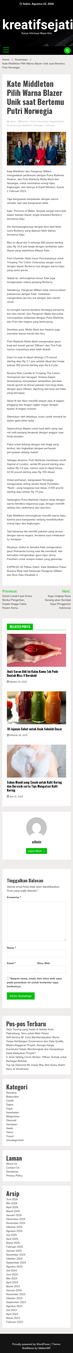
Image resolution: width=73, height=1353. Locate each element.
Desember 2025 (15, 1219)
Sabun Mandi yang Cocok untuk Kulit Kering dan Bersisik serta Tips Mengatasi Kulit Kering (34, 786)
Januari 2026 (14, 1215)
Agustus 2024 (14, 1266)
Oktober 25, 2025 (18, 682)
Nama (11, 947)
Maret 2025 (13, 1242)
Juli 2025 (11, 1234)
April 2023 (12, 1314)
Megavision (13, 1116)
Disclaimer (12, 1171)
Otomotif (11, 1120)
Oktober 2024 (14, 1258)
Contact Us (12, 1167)
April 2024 (12, 1282)
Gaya (9, 1108)
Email (11, 963)
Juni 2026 (12, 1199)
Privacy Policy (14, 1175)
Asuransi (11, 1092)
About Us (11, 1163)
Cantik (10, 1100)
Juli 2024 (11, 1270)
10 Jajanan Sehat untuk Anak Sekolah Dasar (34, 729)
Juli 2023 (11, 1310)
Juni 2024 (12, 1274)
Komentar (14, 897)
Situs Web (43, 963)
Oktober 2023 (14, 1298)
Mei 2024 (11, 1278)
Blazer (61, 121)
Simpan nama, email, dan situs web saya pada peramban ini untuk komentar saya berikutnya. (34, 982)
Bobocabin (12, 1096)
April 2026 (12, 1207)
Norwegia (38, 125)
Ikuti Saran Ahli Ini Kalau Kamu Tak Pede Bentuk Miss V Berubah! (32, 673)
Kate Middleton (24, 125)
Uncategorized (14, 1140)
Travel (9, 1136)
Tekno (9, 1132)
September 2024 (16, 1262)
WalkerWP (44, 1348)
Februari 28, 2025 (18, 735)
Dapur (9, 1104)
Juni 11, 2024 (16, 796)
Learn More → (36, 850)
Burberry (11, 125)
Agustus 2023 (14, 1306)
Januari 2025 (14, 1250)
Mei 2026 (11, 1203)
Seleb (9, 1128)
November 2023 (15, 1294)
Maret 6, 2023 (28, 121)
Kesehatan (43, 121)
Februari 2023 (14, 1321)
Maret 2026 (13, 1211)
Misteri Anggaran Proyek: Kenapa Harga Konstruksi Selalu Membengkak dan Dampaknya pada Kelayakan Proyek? (35, 1049)
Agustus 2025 (14, 1230)
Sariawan (11, 1124)
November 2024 (15, 1254)
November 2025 (15, 1223)
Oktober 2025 (14, 1226)
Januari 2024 (14, 1290)
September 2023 (16, 1302)
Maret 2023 (13, 1317)
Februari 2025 (14, 1246)
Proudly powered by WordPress (31, 1344)
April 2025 (12, 1238)
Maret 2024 (13, 1286)
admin (13, 121)
